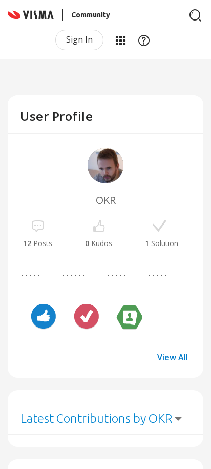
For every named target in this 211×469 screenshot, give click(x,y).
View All (172, 357)
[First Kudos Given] (43, 317)
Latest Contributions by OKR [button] (96, 418)
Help (144, 40)
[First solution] (86, 317)
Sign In (79, 39)
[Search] (195, 15)
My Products (120, 40)
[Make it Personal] (129, 317)
